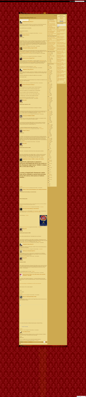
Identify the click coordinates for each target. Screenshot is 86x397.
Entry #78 (24, 257)
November (49, 71)
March (49, 66)
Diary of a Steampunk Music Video (29, 296)
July (48, 75)
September (49, 73)
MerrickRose (24, 256)
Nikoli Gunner (24, 340)
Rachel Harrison (24, 46)
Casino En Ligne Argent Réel (43, 383)
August (49, 74)
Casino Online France (43, 389)
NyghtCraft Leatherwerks (25, 187)
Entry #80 (24, 143)
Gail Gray (23, 98)
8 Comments (41, 128)
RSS (20, 343)
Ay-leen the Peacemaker (25, 67)
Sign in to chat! (79, 396)
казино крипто (43, 381)
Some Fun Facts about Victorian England (51, 45)
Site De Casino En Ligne (43, 391)
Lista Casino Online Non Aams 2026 (43, 390)
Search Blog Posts (29, 20)
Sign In (73, 1)
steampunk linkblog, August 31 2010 (30, 47)
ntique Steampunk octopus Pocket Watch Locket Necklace (61, 40)
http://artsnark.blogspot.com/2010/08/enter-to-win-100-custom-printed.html (30, 283)
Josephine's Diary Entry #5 (28, 244)
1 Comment (36, 340)
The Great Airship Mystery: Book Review (31, 208)
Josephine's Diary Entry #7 (28, 21)
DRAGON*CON (42, 60)
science (49, 62)
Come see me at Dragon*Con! (28, 58)
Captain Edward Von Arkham (26, 157)
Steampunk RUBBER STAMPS (29, 115)
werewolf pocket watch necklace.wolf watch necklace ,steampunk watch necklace (61, 43)
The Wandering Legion (30, 61)
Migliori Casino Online (43, 395)
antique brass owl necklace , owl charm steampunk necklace (61, 34)
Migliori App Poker (43, 394)
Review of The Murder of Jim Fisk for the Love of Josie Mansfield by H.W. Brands (52, 43)
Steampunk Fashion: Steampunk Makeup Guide (51, 47)
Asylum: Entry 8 (26, 34)
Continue (21, 55)
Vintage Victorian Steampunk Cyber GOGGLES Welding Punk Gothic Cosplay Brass (61, 49)
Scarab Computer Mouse (51, 37)
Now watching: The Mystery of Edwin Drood (52, 26)
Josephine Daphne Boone (26, 33)
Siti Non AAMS (43, 393)
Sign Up (71, 1)
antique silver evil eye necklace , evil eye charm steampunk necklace (61, 37)
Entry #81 (24, 100)
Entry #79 (24, 228)
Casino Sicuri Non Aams (43, 387)
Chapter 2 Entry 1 (26, 130)
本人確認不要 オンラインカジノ (43, 380)
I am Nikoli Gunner (26, 331)
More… (65, 82)
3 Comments (40, 33)
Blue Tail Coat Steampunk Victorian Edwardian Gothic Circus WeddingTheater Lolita (61, 46)
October (49, 72)
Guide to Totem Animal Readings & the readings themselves (34, 189)
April (48, 78)
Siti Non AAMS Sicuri (43, 392)
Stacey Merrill (24, 294)
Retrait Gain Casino (43, 386)
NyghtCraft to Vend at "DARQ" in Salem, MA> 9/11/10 (33, 158)
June (48, 76)
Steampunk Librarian (25, 56)
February (49, 67)
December (49, 70)
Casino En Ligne (43, 384)
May (48, 77)
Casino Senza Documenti (43, 385)
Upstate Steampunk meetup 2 (28, 84)
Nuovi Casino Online (43, 388)
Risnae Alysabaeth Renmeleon (26, 128)
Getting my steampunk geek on (29, 250)
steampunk (49, 52)
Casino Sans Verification (43, 382)
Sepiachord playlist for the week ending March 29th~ (51, 27)
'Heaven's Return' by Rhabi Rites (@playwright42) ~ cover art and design (51, 32)
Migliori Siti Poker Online (43, 378)
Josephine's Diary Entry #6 (28, 69)
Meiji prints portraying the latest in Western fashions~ (52, 24)
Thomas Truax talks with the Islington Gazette (52, 34)
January (49, 68)
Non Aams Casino (43, 379)
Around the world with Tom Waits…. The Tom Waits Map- (51, 22)
